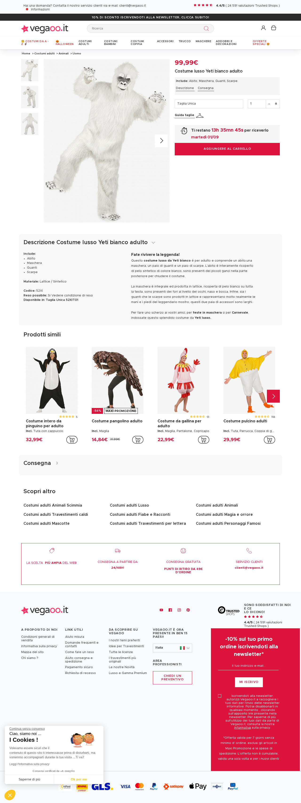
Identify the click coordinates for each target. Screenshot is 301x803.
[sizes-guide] (200, 115)
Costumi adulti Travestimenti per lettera (148, 523)
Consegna (206, 88)
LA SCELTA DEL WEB (51, 563)
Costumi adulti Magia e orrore (224, 515)
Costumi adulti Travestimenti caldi (56, 515)
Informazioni (40, 9)
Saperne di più (29, 779)
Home (26, 53)
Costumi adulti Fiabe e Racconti (140, 515)
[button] (264, 28)
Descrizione (185, 88)
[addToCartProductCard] (72, 440)
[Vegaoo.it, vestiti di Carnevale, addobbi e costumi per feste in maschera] (44, 28)
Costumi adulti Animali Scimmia (53, 505)
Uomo (76, 53)
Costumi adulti (44, 53)
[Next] (161, 140)
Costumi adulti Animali (217, 505)
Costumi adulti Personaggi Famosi (228, 523)
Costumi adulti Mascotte (47, 523)
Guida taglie (184, 115)
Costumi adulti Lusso (129, 505)
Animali (63, 53)
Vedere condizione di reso (72, 295)
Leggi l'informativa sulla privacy (29, 764)
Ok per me (79, 779)
